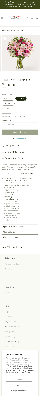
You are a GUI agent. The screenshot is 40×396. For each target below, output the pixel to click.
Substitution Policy (11, 342)
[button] (27, 17)
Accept (19, 380)
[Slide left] (15, 75)
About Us (8, 279)
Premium (8, 104)
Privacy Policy (9, 332)
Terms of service (10, 347)
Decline (19, 385)
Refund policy (9, 337)
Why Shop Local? (11, 322)
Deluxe (21, 99)
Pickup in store (20, 116)
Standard (8, 99)
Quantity (5, 108)
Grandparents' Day (11, 264)
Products (8, 274)
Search (7, 293)
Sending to (9, 120)
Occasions (8, 269)
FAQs (6, 312)
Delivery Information (12, 327)
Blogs (6, 298)
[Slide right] (24, 75)
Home (4, 30)
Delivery (7, 116)
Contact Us (8, 317)
